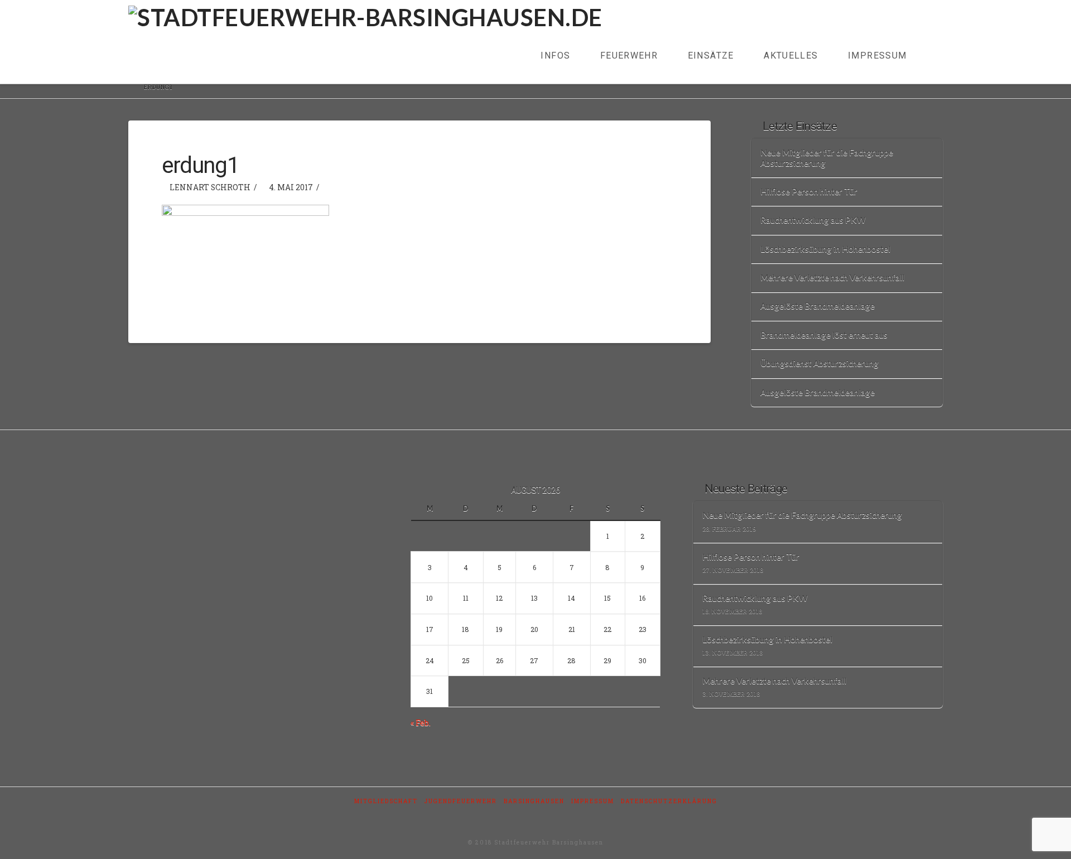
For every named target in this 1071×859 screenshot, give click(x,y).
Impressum (592, 801)
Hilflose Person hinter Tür (808, 191)
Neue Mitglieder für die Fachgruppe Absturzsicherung (826, 157)
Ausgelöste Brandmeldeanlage (817, 306)
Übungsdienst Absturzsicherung (819, 363)
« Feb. (421, 722)
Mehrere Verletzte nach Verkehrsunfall (832, 277)
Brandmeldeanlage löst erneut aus (823, 335)
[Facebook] (535, 816)
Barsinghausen (534, 801)
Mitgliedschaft (386, 801)
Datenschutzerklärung (669, 801)
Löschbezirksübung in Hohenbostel (825, 249)
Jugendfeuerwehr (460, 801)
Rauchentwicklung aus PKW (813, 220)
